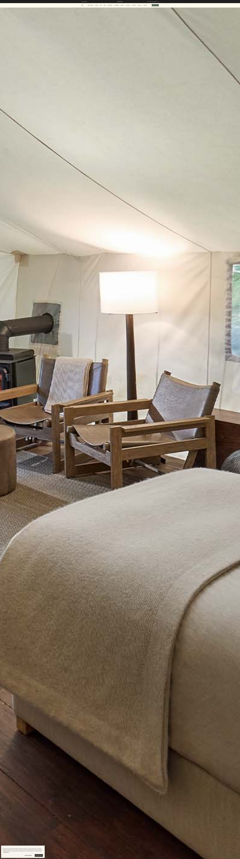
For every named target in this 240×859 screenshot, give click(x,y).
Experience (110, 5)
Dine (105, 5)
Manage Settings (28, 855)
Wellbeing (116, 5)
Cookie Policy (6, 852)
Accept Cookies (39, 855)
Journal (134, 5)
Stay (101, 5)
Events (122, 5)
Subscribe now (139, 856)
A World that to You (153, 1)
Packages (128, 5)
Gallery (139, 5)
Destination (90, 5)
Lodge (96, 5)
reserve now (155, 5)
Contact (145, 5)
